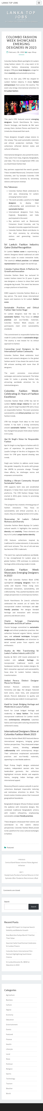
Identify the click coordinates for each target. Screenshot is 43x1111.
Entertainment (12, 1024)
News (8, 1059)
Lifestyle (9, 1049)
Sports (8, 1074)
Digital (8, 1010)
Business (9, 1000)
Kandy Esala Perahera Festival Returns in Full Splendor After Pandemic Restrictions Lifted (22, 875)
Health (8, 1044)
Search (6, 901)
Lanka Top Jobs (10, 2)
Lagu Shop (31, 52)
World (8, 1093)
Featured (10, 847)
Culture (9, 1005)
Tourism (9, 1083)
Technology (10, 1078)
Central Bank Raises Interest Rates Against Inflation (21, 863)
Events (8, 1029)
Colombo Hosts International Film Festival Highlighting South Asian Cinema (19, 954)
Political (9, 1064)
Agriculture (10, 995)
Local (8, 1054)
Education (10, 1019)
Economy (9, 1015)
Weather (9, 1088)
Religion (9, 1069)
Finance (9, 1039)
